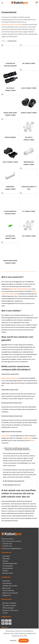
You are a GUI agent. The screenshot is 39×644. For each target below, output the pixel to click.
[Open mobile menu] (2, 3)
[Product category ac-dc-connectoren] (29, 79)
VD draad (5, 561)
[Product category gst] (29, 227)
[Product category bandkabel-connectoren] (10, 179)
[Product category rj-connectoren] (29, 202)
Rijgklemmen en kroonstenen (11, 432)
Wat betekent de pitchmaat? (14, 481)
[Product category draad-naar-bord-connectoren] (10, 105)
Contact (5, 613)
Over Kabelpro (7, 583)
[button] (19, 449)
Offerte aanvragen (8, 608)
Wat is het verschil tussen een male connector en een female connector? (17, 449)
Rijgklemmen (27, 438)
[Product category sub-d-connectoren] (10, 153)
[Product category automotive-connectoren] (10, 228)
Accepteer (23, 640)
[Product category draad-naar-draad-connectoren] (10, 253)
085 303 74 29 (7, 544)
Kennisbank (6, 581)
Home (3, 41)
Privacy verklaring (8, 590)
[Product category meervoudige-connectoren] (29, 154)
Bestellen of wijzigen (9, 603)
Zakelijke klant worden (9, 586)
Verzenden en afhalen (9, 605)
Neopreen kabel (7, 573)
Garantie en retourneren (10, 610)
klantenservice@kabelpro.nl (12, 548)
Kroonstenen (5, 436)
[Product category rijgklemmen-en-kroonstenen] (10, 204)
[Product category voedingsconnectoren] (29, 179)
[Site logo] (19, 3)
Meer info (13, 640)
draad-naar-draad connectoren (19, 289)
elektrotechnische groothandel (11, 24)
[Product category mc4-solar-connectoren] (10, 80)
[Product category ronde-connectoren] (29, 104)
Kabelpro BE (6, 595)
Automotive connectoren (10, 378)
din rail (32, 440)
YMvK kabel (6, 559)
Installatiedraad (7, 568)
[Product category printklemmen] (10, 128)
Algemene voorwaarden (10, 593)
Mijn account (6, 588)
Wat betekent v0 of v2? (12, 485)
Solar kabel (6, 556)
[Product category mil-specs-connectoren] (29, 130)
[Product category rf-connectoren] (29, 54)
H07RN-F (5, 571)
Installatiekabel (7, 566)
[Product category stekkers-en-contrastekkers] (10, 56)
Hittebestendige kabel (9, 563)
